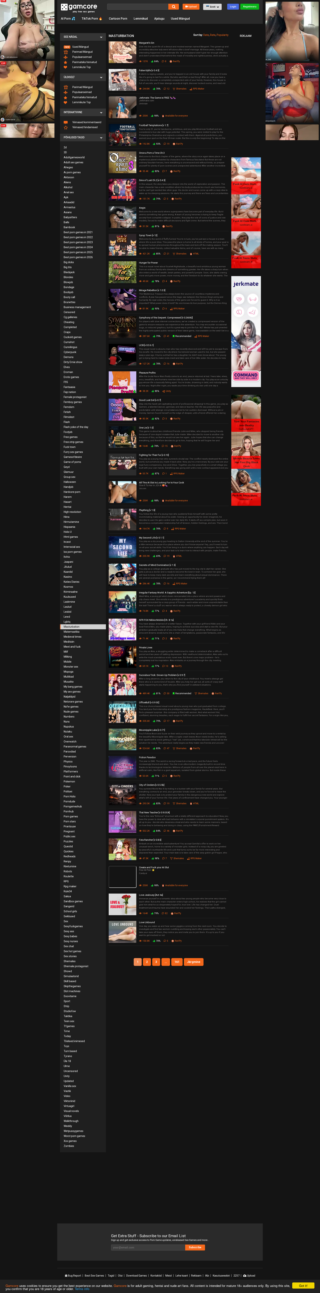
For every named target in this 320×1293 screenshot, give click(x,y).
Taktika (68, 1016)
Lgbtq (67, 621)
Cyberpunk (70, 352)
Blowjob (68, 282)
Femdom (69, 407)
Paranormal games (75, 746)
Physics (68, 761)
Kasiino (68, 576)
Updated (69, 1081)
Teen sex (69, 1021)
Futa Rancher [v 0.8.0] (150, 839)
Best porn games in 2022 (78, 237)
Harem (68, 496)
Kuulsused (70, 596)
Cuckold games (73, 337)
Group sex (69, 476)
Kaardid (68, 571)
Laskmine (69, 601)
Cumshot (69, 342)
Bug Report (74, 1275)
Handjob (68, 486)
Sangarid (69, 906)
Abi (207, 1275)
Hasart (67, 501)
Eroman (68, 372)
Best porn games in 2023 (78, 242)
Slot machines (72, 991)
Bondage (69, 287)
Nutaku (68, 731)
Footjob (68, 432)
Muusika (69, 681)
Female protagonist (75, 397)
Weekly (68, 1126)
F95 (66, 382)
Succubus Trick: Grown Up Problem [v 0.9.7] (162, 675)
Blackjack (69, 272)
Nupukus (69, 726)
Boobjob (68, 292)
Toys (66, 1046)
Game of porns (72, 461)
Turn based (70, 1051)
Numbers (69, 716)
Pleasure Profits (147, 372)
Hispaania (69, 526)
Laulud (67, 606)
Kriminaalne (71, 591)
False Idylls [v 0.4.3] (149, 70)
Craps (67, 332)
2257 (236, 1275)
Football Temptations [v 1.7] (153, 125)
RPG (66, 881)
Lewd (67, 616)
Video (67, 1096)
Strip (66, 1006)
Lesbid (67, 611)
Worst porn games (74, 1136)
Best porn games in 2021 (78, 232)
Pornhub (69, 811)
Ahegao (68, 167)
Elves (67, 367)
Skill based (70, 981)
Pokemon (69, 781)
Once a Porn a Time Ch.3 (152, 152)
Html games (71, 536)
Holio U (68, 531)
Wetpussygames (73, 1131)
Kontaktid (156, 1275)
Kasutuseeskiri (221, 1275)
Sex (66, 921)
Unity (67, 1076)
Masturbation (71, 626)
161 (176, 962)
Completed (70, 327)
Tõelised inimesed (74, 1041)
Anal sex (69, 192)
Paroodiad (70, 751)
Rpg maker (70, 886)
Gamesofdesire (73, 456)
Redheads (70, 856)
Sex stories (70, 956)
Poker (67, 786)
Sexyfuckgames (73, 926)
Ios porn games (73, 551)
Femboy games (73, 402)
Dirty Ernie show (73, 362)
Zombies (69, 1146)
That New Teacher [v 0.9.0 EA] (154, 812)
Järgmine (193, 962)
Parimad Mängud (82, 51)
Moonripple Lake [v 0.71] (152, 730)
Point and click (72, 776)
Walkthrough (71, 1121)
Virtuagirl (69, 1106)
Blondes (68, 277)
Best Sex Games (94, 1275)
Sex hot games (72, 951)
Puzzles (68, 841)
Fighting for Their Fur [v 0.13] (154, 455)
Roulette (69, 876)
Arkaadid (69, 202)
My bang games (73, 686)
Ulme (67, 1066)
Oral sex (68, 736)
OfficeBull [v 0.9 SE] (149, 702)
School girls (70, 911)
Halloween (70, 481)
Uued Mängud (180, 18)
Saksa (67, 896)
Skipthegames (72, 986)
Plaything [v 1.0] (147, 510)
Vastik (67, 1091)
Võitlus (68, 1116)
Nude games (71, 711)
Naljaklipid (69, 696)
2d (65, 147)
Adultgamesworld (74, 157)
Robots (68, 871)
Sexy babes (70, 936)
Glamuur (69, 471)
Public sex (69, 836)
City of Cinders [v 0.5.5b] (151, 785)
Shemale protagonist (76, 966)
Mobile (67, 661)
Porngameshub (73, 806)
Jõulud (68, 566)
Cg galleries (70, 317)
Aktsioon (69, 177)
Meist (168, 1275)
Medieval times (72, 636)
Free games (71, 436)
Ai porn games (72, 172)
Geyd (67, 466)
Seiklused (69, 916)
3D (65, 152)
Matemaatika (71, 631)
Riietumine (70, 866)
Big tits (68, 267)
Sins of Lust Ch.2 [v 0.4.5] (152, 180)
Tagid (111, 1275)
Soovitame (70, 996)
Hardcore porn (72, 491)
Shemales (70, 961)
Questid (68, 846)
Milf (66, 651)
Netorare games (73, 701)
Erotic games (71, 377)
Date (206, 34)
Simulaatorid (71, 976)
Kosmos (68, 586)
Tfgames (69, 1026)
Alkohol (68, 187)
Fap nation (70, 392)
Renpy (67, 861)
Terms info (82, 1288)
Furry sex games (73, 451)
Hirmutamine (71, 521)
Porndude (69, 801)
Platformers (71, 771)
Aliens (67, 182)
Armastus (69, 207)
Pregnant (69, 831)
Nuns (67, 721)
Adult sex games (73, 162)
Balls (66, 222)
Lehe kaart (182, 1275)
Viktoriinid (69, 1101)
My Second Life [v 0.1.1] (151, 537)
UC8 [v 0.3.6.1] (146, 345)
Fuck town (70, 446)
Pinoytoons (70, 766)
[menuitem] (83, 46)
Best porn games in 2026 (78, 257)
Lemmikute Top (81, 67)
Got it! (303, 1285)
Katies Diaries (71, 581)
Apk (66, 197)
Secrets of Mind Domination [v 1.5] (157, 565)
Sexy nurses (71, 941)
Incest (67, 541)
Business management (77, 307)
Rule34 (68, 891)
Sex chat (69, 946)
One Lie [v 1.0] (146, 427)
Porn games (71, 816)
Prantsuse (70, 826)
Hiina (66, 516)
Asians (68, 212)
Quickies (69, 851)
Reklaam (196, 1275)
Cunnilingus (70, 347)
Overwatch (70, 741)
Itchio (67, 556)
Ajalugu (159, 18)
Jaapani (68, 561)
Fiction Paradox (147, 757)
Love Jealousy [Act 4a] (151, 895)
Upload (193, 6)
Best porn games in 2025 (78, 252)
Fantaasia (69, 387)
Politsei (68, 791)
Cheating (69, 322)
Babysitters (70, 217)
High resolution (72, 511)
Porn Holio (70, 796)
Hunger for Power (148, 262)
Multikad (69, 676)
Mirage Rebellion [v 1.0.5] (152, 290)
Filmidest (69, 417)
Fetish (67, 412)
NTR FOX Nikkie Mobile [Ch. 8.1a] (156, 620)
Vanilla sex (70, 1086)
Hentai (67, 506)
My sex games (72, 691)
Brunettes (69, 302)
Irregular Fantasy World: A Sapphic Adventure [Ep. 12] (167, 592)
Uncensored (71, 1071)
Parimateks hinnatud (84, 62)
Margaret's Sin (146, 42)
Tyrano (68, 1056)
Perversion (70, 756)
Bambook (69, 227)
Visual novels (71, 1111)
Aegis (142, 207)
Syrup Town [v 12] (148, 235)
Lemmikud (141, 18)
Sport (67, 1001)
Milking (68, 656)
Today (67, 1036)
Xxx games (70, 1141)
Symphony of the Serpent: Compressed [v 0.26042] (166, 317)
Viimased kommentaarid (86, 122)
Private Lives (145, 647)
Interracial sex (72, 546)
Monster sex (71, 666)
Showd (68, 971)
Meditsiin (69, 641)
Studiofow (70, 1011)
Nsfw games (71, 706)
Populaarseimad (82, 56)
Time (67, 1031)
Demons (69, 357)
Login (233, 6)
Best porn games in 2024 (78, 247)
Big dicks (69, 262)
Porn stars (70, 821)
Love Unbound (147, 922)
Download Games (136, 1275)
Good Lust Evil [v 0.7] (150, 400)
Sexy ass (69, 931)
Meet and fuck (72, 646)
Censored (69, 312)
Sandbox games (73, 901)
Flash (67, 422)
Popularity (223, 34)
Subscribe (195, 1247)
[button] (212, 7)
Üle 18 (67, 1061)
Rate (213, 34)
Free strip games (73, 441)
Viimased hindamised (85, 127)
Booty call (69, 297)
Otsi (120, 1275)
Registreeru (249, 6)
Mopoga (68, 671)
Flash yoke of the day (76, 427)
